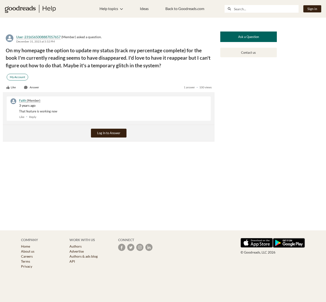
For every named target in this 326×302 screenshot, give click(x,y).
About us (27, 251)
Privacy (26, 266)
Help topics (109, 8)
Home (25, 246)
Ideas (144, 8)
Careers (27, 256)
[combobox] (266, 8)
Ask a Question (248, 37)
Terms (25, 261)
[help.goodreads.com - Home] (30, 9)
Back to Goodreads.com (184, 8)
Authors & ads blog (83, 256)
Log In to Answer (108, 133)
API (72, 261)
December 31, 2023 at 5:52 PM (35, 41)
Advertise (76, 251)
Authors (75, 246)
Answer (34, 87)
